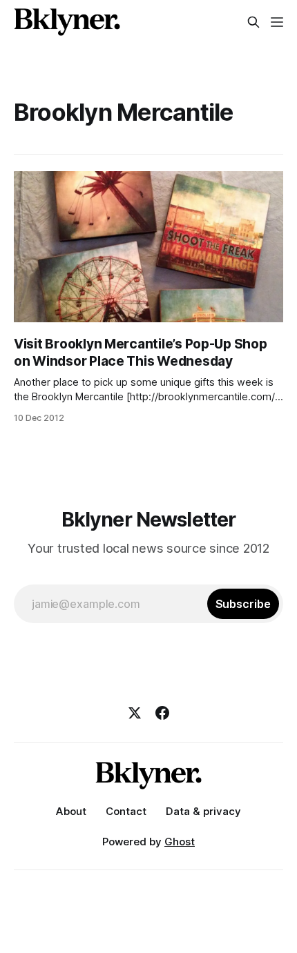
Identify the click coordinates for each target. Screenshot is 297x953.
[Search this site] (253, 22)
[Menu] (277, 22)
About (71, 811)
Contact (126, 811)
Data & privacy (203, 811)
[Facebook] (162, 713)
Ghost (179, 841)
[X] (135, 713)
